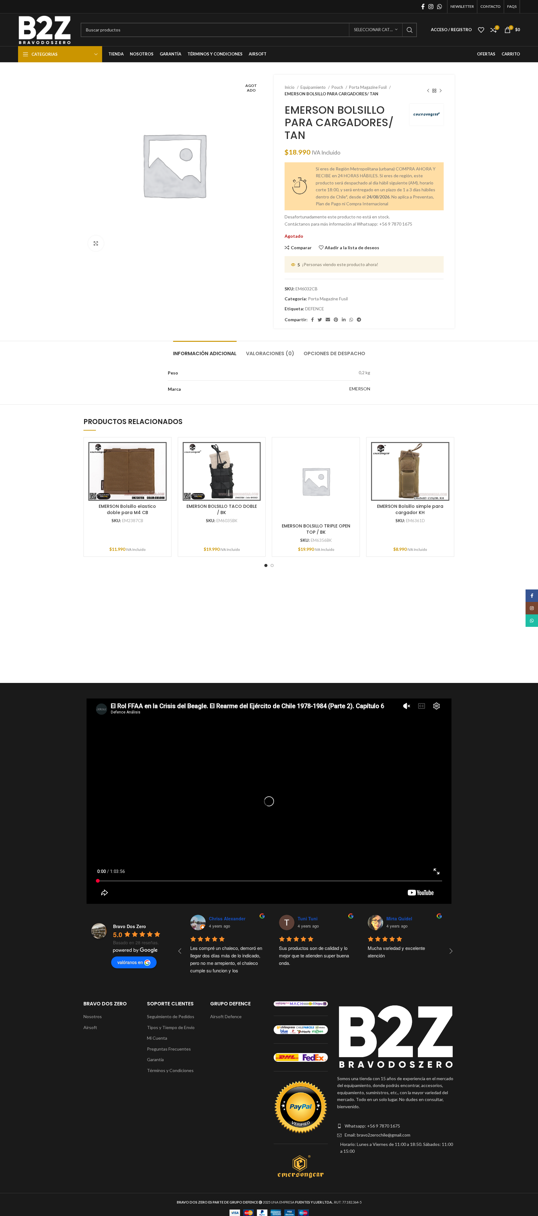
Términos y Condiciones (170, 1070)
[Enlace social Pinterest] (336, 320)
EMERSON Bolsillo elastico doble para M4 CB (127, 509)
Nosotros (92, 1016)
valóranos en (130, 962)
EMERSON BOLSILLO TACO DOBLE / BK (221, 509)
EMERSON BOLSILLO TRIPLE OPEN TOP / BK (316, 529)
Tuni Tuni (308, 918)
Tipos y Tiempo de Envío (171, 1027)
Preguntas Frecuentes (169, 1048)
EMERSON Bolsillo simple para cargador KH (410, 509)
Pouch (338, 87)
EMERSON (359, 388)
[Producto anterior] (428, 91)
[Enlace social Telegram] (359, 320)
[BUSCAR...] (410, 30)
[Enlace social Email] (328, 320)
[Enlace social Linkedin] (343, 320)
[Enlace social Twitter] (320, 320)
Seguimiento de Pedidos (170, 1016)
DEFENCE (314, 308)
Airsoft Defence (226, 1016)
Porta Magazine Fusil (368, 87)
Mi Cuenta (157, 1038)
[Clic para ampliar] (96, 243)
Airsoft (90, 1027)
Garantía (155, 1059)
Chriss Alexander (227, 918)
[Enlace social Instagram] (431, 6)
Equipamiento (313, 87)
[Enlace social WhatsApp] (439, 6)
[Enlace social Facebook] (423, 6)
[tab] (205, 350)
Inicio (290, 87)
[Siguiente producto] (440, 91)
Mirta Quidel (399, 918)
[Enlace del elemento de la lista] (396, 1126)
